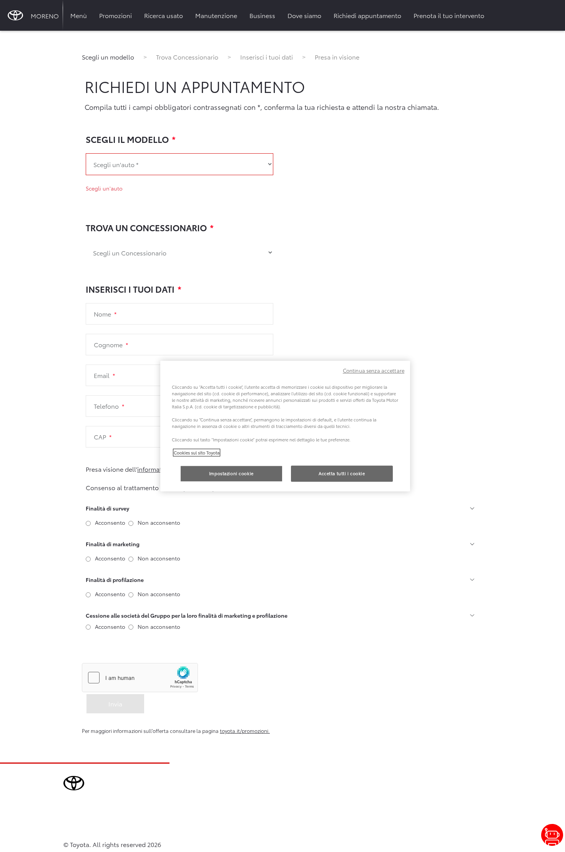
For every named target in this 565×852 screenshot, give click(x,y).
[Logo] (15, 15)
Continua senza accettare (373, 370)
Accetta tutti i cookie (342, 473)
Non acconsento (159, 522)
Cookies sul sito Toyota (196, 452)
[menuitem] (78, 15)
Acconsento (110, 522)
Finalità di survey (107, 508)
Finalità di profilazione (115, 579)
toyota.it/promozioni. (245, 730)
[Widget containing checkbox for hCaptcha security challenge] (140, 677)
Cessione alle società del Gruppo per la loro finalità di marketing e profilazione (186, 615)
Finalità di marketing (113, 544)
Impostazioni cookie (231, 473)
